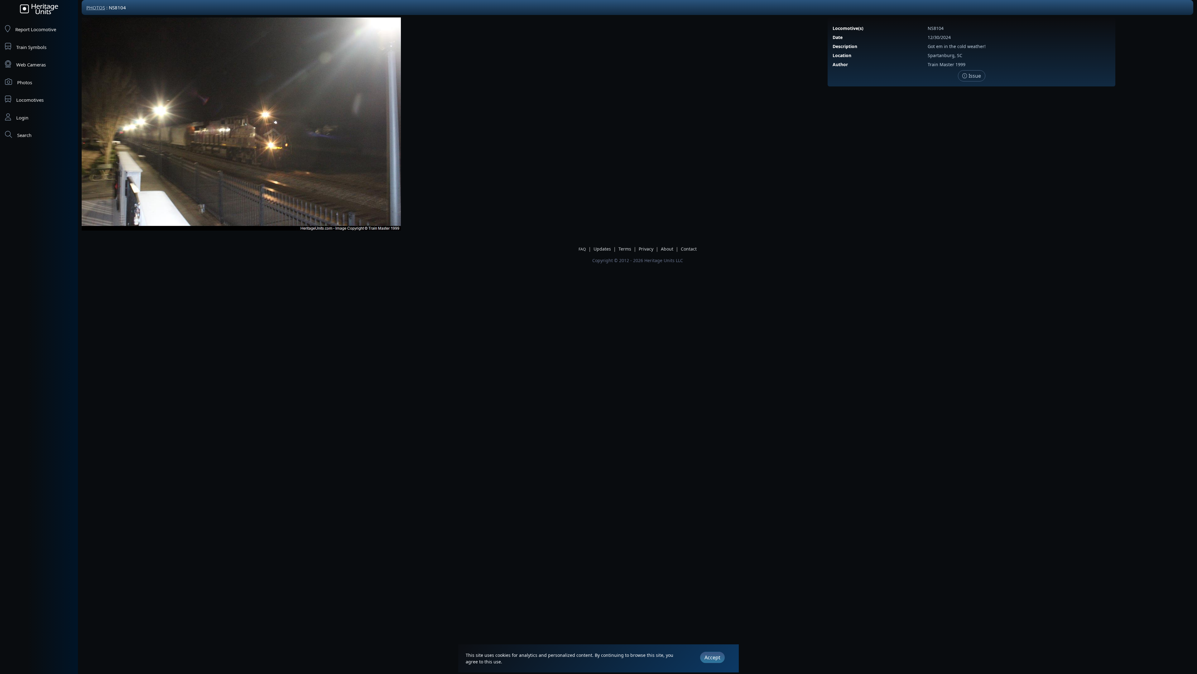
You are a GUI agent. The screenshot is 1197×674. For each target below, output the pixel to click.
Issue (974, 75)
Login (22, 118)
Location (842, 55)
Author (840, 64)
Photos (24, 82)
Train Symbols (31, 47)
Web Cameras (31, 64)
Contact (689, 249)
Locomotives (30, 100)
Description (845, 46)
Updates (602, 249)
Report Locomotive (35, 29)
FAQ (582, 249)
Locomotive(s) (848, 28)
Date (838, 37)
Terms (624, 249)
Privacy (646, 249)
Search (24, 135)
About (667, 249)
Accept (712, 657)
